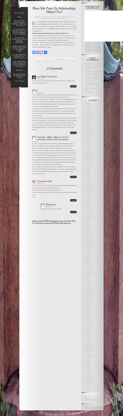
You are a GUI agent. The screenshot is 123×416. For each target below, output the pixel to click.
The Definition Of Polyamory (40, 190)
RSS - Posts (88, 397)
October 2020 (89, 136)
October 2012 (89, 353)
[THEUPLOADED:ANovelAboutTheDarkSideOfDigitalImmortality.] (19, 64)
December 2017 (89, 210)
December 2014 (89, 293)
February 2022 (89, 113)
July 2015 (88, 277)
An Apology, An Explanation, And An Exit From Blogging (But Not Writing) (92, 78)
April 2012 (88, 367)
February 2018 (89, 205)
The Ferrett (44, 59)
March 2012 (88, 369)
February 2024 (89, 108)
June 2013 (88, 335)
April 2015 (88, 284)
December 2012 (89, 349)
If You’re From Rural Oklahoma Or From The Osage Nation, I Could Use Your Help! (93, 73)
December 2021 (89, 115)
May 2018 (88, 198)
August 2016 (89, 247)
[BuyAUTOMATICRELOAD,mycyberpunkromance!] (19, 56)
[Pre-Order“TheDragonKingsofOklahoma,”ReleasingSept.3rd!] (19, 23)
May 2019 (88, 173)
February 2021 (89, 126)
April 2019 (88, 175)
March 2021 (88, 124)
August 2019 (89, 166)
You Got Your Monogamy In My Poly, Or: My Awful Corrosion (49, 192)
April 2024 (88, 106)
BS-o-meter (65, 17)
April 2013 (88, 339)
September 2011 (89, 383)
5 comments (69, 59)
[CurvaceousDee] (44, 181)
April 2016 (88, 256)
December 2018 (89, 182)
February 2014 (89, 316)
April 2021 (88, 122)
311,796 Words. (89, 92)
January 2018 (89, 207)
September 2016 (89, 245)
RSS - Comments (90, 399)
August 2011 (89, 386)
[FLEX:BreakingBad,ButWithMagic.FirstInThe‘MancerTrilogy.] (19, 49)
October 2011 (89, 381)
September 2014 (89, 300)
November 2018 (89, 184)
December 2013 (89, 321)
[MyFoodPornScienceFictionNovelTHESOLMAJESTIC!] (19, 40)
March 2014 (88, 314)
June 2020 (88, 145)
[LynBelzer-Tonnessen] (47, 76)
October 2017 (89, 214)
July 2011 (88, 388)
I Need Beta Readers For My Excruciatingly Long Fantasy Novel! (92, 84)
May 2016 (88, 254)
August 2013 (89, 330)
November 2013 (89, 323)
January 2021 (89, 129)
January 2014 (89, 319)
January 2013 (89, 346)
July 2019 (88, 168)
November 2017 (89, 212)
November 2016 (89, 240)
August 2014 (89, 302)
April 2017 (88, 228)
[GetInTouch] (19, 81)
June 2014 (88, 307)
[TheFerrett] (51, 204)
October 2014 (89, 298)
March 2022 (88, 110)
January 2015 (89, 291)
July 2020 (88, 143)
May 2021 (88, 120)
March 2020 (88, 152)
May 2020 (88, 147)
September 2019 (89, 164)
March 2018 (88, 203)
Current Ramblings (60, 59)
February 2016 (89, 261)
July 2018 (88, 194)
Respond (73, 86)
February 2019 (89, 180)
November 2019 (89, 159)
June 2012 (88, 363)
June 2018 (88, 196)
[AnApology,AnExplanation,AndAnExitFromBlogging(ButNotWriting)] (19, 32)
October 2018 (89, 187)
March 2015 (88, 286)
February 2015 (89, 288)
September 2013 (89, 328)
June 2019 (88, 170)
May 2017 (88, 226)
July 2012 (88, 360)
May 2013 (88, 337)
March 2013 (88, 342)
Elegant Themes (96, 408)
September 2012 (89, 356)
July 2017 (88, 221)
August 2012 (89, 358)
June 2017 (88, 224)
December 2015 (89, 265)
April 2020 (88, 150)
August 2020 (89, 140)
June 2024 (88, 103)
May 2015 (88, 282)
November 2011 (89, 379)
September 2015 (89, 272)
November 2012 (89, 351)
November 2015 (89, 268)
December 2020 (89, 131)
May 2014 (88, 309)
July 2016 (88, 249)
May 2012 (88, 365)
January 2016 (89, 263)
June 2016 (88, 251)
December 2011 (89, 376)
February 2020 (89, 154)
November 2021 (89, 117)
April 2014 (88, 312)
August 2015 (89, 275)
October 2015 (89, 270)
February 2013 (89, 344)
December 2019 (89, 157)
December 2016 (89, 238)
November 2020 (89, 133)
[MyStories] (19, 70)
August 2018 (89, 191)
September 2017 (89, 217)
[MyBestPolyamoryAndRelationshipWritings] (19, 75)
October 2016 (89, 242)
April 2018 (88, 201)
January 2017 (89, 235)
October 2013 (89, 326)
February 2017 (89, 233)
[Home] (19, 17)
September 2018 (89, 189)
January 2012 (89, 374)
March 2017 (88, 231)
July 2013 (88, 332)
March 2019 (88, 177)
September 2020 (89, 138)
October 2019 (89, 161)
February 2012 (89, 372)
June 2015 (88, 279)
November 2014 (89, 295)
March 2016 (88, 258)
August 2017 (89, 219)
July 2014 (88, 305)
